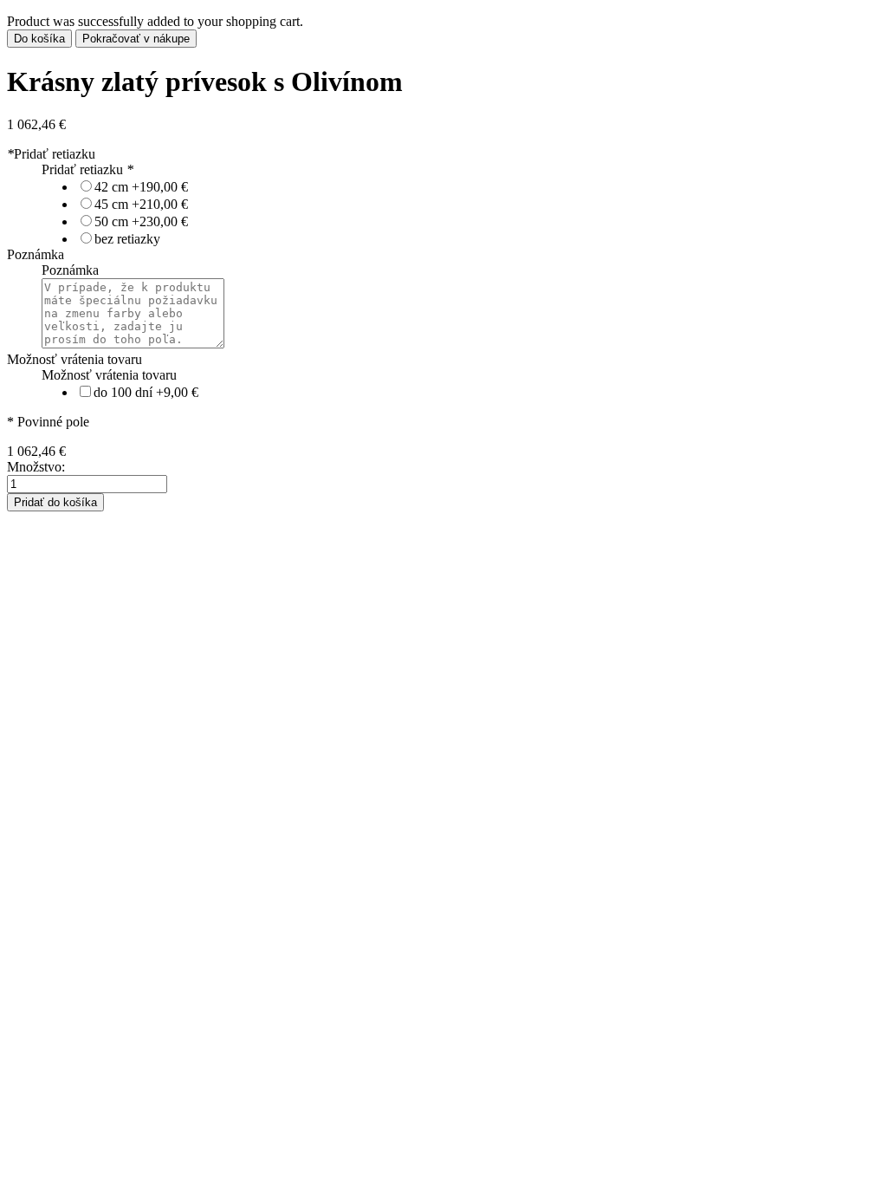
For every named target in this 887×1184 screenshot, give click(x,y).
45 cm (141, 204)
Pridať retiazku (51, 153)
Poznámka (35, 254)
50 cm (141, 221)
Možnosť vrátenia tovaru (74, 359)
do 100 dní (146, 392)
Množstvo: (36, 466)
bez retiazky (127, 238)
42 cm (141, 186)
